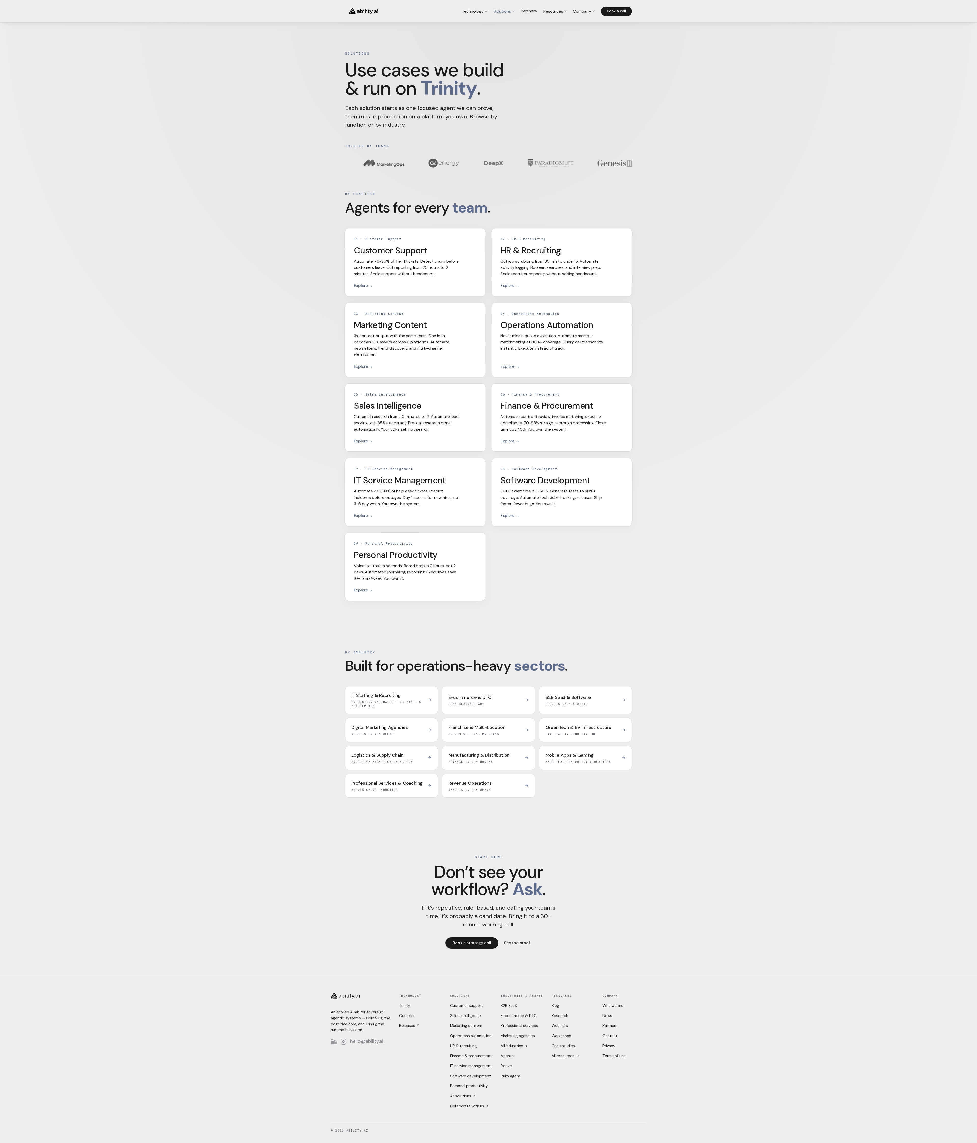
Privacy (608, 1045)
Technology (473, 11)
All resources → (565, 1056)
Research (560, 1015)
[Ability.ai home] (363, 11)
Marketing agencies (518, 1035)
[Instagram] (343, 1042)
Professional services (519, 1025)
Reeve (506, 1065)
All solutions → (463, 1096)
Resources (553, 11)
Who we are (612, 1005)
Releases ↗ (409, 1025)
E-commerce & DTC (519, 1015)
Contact (609, 1035)
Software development (470, 1076)
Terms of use (614, 1056)
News (607, 1015)
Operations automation (470, 1035)
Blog (555, 1005)
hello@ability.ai (366, 1041)
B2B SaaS (509, 1005)
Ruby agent (511, 1076)
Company (582, 11)
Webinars (560, 1025)
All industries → (514, 1045)
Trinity (404, 1005)
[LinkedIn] (334, 1042)
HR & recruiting (463, 1045)
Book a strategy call (472, 943)
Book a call (616, 11)
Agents (507, 1056)
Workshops (561, 1035)
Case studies (563, 1045)
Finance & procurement (471, 1056)
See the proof (517, 943)
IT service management (471, 1065)
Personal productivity (469, 1086)
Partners (529, 11)
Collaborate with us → (469, 1106)
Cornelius (407, 1015)
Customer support (466, 1005)
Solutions (502, 11)
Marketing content (466, 1025)
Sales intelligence (465, 1015)
